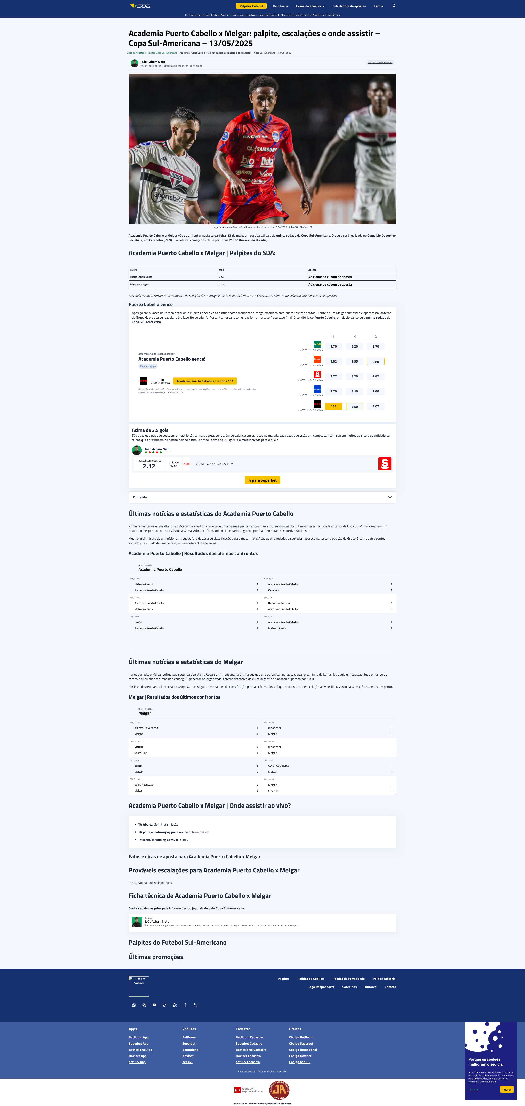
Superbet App (138, 1043)
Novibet (188, 1055)
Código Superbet (301, 1043)
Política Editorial (384, 978)
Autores (371, 987)
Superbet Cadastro (249, 1043)
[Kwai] (175, 1006)
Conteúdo (140, 497)
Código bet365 (299, 1061)
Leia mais (473, 1089)
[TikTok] (165, 1006)
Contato (390, 987)
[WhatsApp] (134, 1006)
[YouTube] (154, 1006)
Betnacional (190, 1049)
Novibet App (138, 1055)
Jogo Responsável (321, 987)
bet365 (187, 1061)
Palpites (283, 978)
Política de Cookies (311, 978)
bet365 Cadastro (248, 1061)
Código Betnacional (303, 1049)
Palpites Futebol (251, 5)
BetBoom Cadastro (249, 1037)
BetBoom (189, 1037)
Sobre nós (349, 987)
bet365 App (137, 1061)
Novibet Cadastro (248, 1055)
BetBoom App (139, 1037)
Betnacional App (140, 1049)
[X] (195, 1006)
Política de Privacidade (349, 978)
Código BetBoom (301, 1037)
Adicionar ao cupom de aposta (330, 276)
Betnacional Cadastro (251, 1049)
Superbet (188, 1043)
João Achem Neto (152, 61)
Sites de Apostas (135, 53)
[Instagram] (144, 1006)
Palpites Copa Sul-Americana (162, 53)
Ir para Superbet (263, 480)
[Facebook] (185, 1006)
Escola (378, 5)
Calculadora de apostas (349, 5)
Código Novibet (300, 1055)
